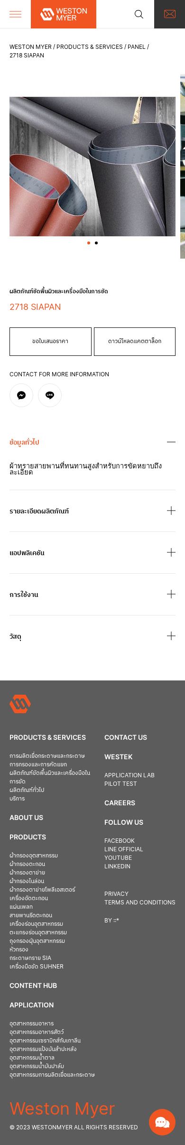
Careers (119, 803)
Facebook (119, 840)
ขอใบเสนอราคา (50, 340)
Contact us (125, 737)
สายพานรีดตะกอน (30, 915)
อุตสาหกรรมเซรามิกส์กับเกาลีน (45, 1040)
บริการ (17, 798)
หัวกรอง (18, 949)
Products (27, 837)
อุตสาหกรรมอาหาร (31, 1023)
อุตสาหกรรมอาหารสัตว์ (36, 1031)
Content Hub (33, 985)
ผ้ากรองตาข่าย (27, 872)
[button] (88, 243)
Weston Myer (30, 46)
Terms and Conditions (140, 902)
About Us (26, 817)
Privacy (116, 893)
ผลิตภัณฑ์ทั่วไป (26, 789)
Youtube (118, 857)
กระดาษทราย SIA (30, 957)
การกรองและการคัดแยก (38, 764)
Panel (137, 46)
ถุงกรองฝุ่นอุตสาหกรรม (37, 940)
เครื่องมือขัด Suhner (36, 966)
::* (116, 920)
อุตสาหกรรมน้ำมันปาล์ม (36, 1066)
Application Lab (129, 775)
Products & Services (89, 46)
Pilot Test (120, 783)
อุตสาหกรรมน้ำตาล (32, 1057)
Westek (118, 757)
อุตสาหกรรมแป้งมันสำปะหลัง (43, 1048)
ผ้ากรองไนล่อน (26, 880)
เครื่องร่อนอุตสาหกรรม (36, 923)
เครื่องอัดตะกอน (28, 898)
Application (31, 1005)
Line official (123, 849)
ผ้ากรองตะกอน (27, 863)
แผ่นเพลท (21, 906)
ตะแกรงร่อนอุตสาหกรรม (38, 932)
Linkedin (117, 866)
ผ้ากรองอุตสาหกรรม (33, 855)
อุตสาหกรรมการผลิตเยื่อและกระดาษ (52, 1074)
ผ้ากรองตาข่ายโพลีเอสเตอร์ (42, 889)
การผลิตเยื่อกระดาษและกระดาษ (47, 755)
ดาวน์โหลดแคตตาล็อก (134, 340)
